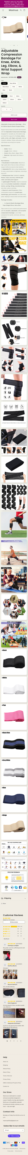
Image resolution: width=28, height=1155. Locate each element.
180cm (19, 99)
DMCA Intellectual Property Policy (12, 1082)
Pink (14, 86)
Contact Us (6, 1086)
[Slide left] (10, 45)
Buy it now (14, 119)
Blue (4, 90)
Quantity (3, 106)
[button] (3, 10)
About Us (5, 1061)
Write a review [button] (14, 922)
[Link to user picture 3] (15, 974)
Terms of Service (7, 1075)
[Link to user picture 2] (10, 974)
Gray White (13, 83)
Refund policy (22, 1148)
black (10, 90)
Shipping (5, 1065)
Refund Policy (6, 1068)
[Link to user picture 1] (6, 955)
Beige (4, 83)
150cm (12, 99)
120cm (4, 99)
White (20, 86)
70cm (11, 96)
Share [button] (4, 903)
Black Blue (6, 86)
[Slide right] (17, 45)
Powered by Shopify (14, 1148)
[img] (11, 943)
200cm (4, 102)
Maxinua (8, 1148)
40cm (4, 96)
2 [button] (10, 1041)
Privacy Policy (6, 1079)
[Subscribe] (22, 1130)
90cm (17, 96)
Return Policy (6, 1072)
